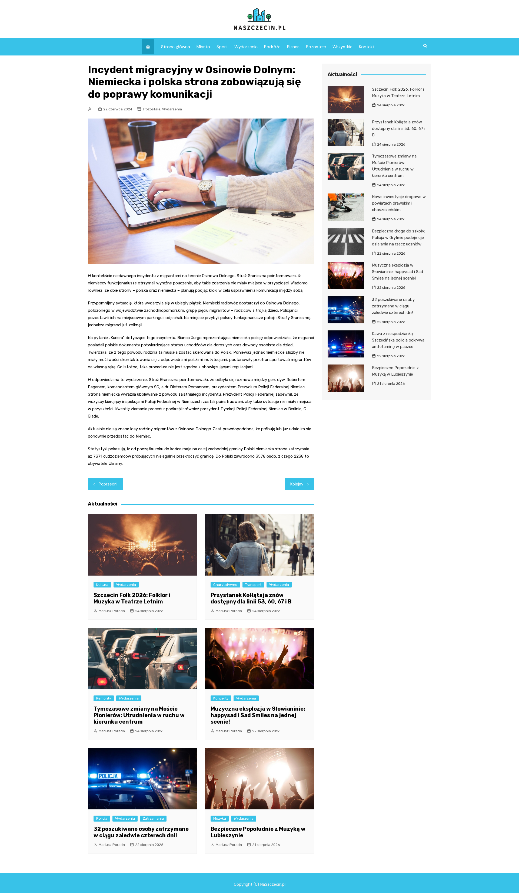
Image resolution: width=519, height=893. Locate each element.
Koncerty (220, 698)
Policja (101, 818)
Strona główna (175, 47)
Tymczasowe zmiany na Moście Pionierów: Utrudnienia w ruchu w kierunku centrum (139, 715)
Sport (222, 47)
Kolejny (296, 484)
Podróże (272, 47)
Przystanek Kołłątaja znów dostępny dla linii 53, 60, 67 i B (251, 598)
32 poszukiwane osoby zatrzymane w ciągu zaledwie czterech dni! (141, 832)
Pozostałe (316, 47)
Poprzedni (108, 484)
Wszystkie (342, 47)
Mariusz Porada (112, 611)
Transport (253, 585)
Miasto (203, 47)
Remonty (103, 698)
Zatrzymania (153, 818)
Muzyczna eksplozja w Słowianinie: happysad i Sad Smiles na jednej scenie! (258, 715)
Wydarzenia (246, 47)
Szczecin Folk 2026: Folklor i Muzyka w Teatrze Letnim (132, 598)
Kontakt (367, 47)
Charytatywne (225, 585)
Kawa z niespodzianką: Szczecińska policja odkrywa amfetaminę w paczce (398, 340)
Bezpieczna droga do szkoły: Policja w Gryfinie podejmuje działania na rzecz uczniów (398, 238)
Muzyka (219, 818)
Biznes (293, 47)
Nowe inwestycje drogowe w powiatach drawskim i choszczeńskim (399, 203)
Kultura (102, 585)
